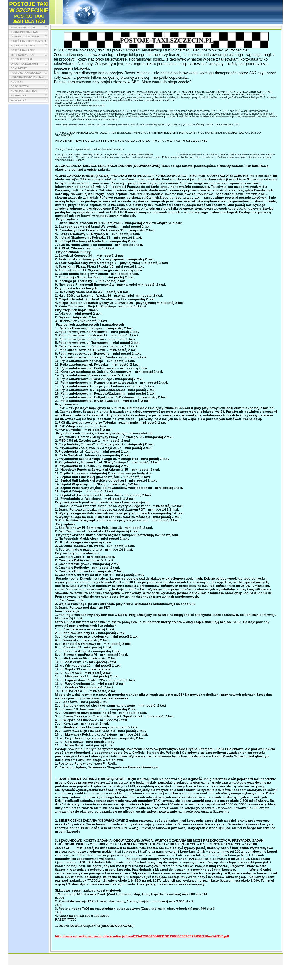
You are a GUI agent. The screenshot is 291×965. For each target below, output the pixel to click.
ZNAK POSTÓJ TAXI (23, 27)
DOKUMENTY (19, 68)
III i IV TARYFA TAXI (22, 54)
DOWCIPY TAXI (20, 86)
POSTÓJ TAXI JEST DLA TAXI (28, 41)
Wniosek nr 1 (18, 95)
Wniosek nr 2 (18, 100)
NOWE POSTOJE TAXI (24, 91)
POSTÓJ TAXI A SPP (23, 50)
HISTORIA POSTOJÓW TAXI (27, 77)
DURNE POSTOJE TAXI (24, 32)
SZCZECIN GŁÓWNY (23, 45)
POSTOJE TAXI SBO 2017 (26, 72)
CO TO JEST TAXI (21, 59)
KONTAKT (17, 81)
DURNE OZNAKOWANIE (25, 36)
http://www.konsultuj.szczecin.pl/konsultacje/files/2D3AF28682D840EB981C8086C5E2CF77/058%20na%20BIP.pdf (142, 936)
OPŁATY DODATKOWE (24, 63)
